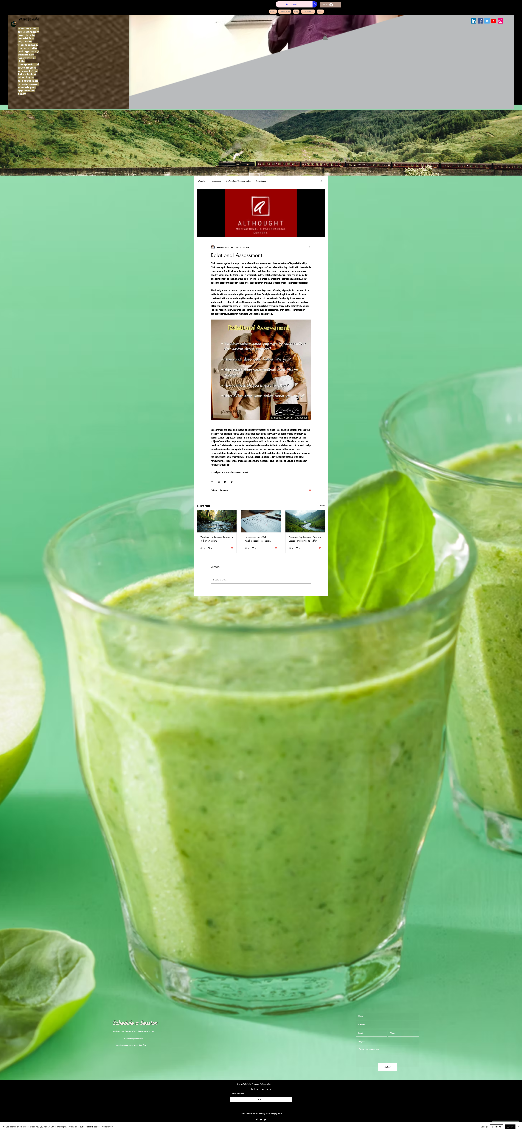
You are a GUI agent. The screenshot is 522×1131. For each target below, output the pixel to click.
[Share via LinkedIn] (225, 481)
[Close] (518, 1126)
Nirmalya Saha (29, 19)
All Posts (201, 180)
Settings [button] (484, 1126)
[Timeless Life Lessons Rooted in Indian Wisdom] (217, 521)
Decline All (496, 1126)
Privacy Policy (107, 1126)
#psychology (215, 180)
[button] (325, 37)
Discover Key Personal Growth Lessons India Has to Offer (305, 539)
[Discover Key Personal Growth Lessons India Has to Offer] (305, 521)
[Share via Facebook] (212, 481)
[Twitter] (487, 21)
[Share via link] (232, 481)
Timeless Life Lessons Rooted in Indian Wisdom (217, 539)
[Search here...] (315, 4)
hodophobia (261, 180)
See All (322, 505)
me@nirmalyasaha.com (133, 1038)
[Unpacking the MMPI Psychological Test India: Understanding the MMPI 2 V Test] (261, 521)
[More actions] (309, 247)
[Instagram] (500, 21)
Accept (510, 1126)
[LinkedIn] (473, 21)
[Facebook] (480, 21)
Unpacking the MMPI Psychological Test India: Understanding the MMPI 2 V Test (260, 539)
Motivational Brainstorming (238, 180)
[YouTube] (493, 21)
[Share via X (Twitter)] (218, 481)
